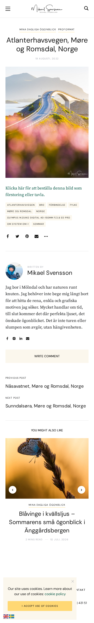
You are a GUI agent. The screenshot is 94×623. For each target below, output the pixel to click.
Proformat (66, 29)
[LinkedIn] (21, 338)
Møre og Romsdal (19, 211)
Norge (40, 211)
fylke (73, 205)
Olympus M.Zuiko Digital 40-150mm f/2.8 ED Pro (38, 217)
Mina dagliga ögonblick (37, 29)
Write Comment (47, 356)
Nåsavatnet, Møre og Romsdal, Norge (44, 386)
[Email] (36, 236)
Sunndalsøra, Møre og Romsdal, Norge (45, 406)
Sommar (38, 224)
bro (41, 205)
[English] (6, 616)
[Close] (72, 581)
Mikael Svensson (49, 273)
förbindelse (57, 205)
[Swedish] (12, 616)
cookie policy (55, 594)
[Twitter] (17, 236)
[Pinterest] (27, 236)
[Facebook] (8, 236)
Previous (12, 490)
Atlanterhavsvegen (21, 205)
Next (81, 490)
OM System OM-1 (18, 224)
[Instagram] (14, 338)
